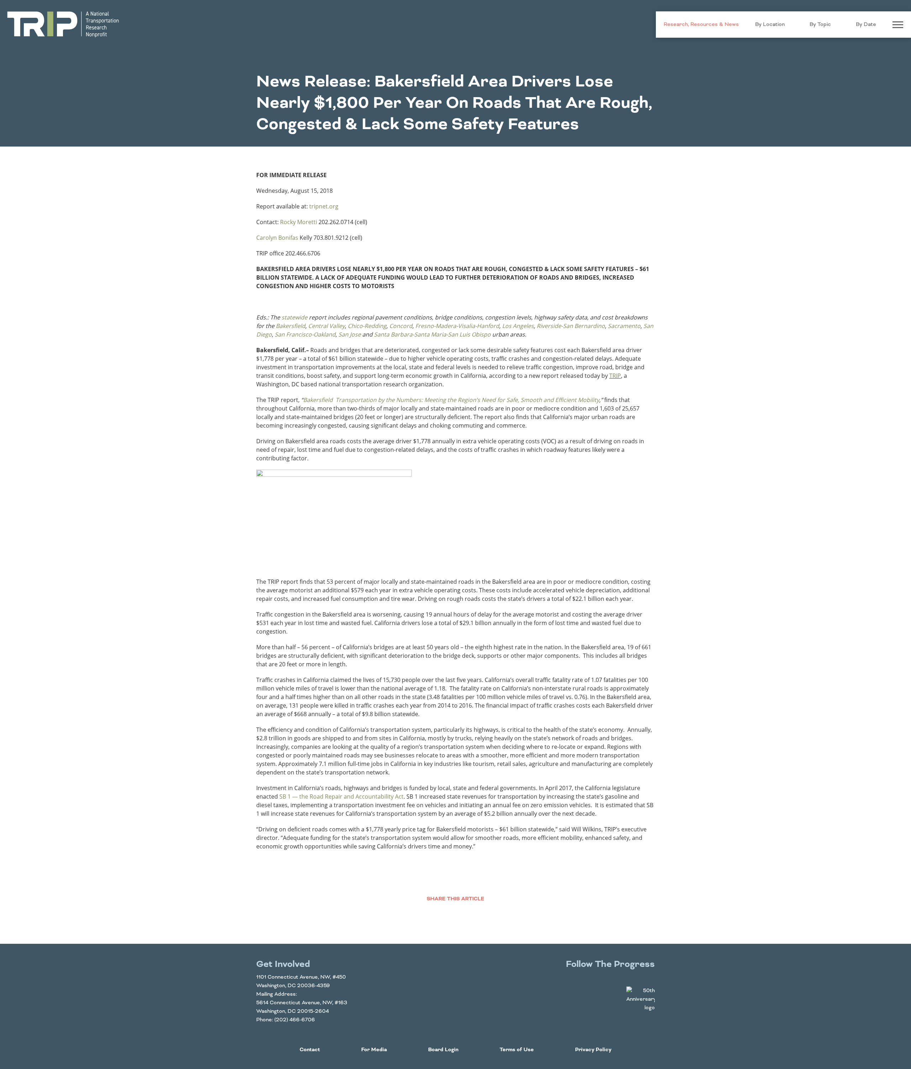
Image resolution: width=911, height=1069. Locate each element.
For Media (374, 1049)
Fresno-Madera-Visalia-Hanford (457, 326)
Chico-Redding (367, 326)
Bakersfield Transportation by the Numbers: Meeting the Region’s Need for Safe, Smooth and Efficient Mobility (451, 400)
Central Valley (326, 326)
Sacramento (624, 326)
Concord (400, 326)
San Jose (349, 334)
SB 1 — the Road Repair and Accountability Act (341, 796)
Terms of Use (517, 1049)
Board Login (443, 1049)
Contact (310, 1049)
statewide (294, 317)
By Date (866, 24)
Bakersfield (290, 326)
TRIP (615, 376)
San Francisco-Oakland (305, 334)
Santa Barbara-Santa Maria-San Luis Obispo (432, 334)
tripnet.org (323, 206)
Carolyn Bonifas (277, 238)
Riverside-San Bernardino (571, 326)
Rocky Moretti (298, 222)
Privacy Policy (593, 1049)
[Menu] (897, 24)
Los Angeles (518, 326)
